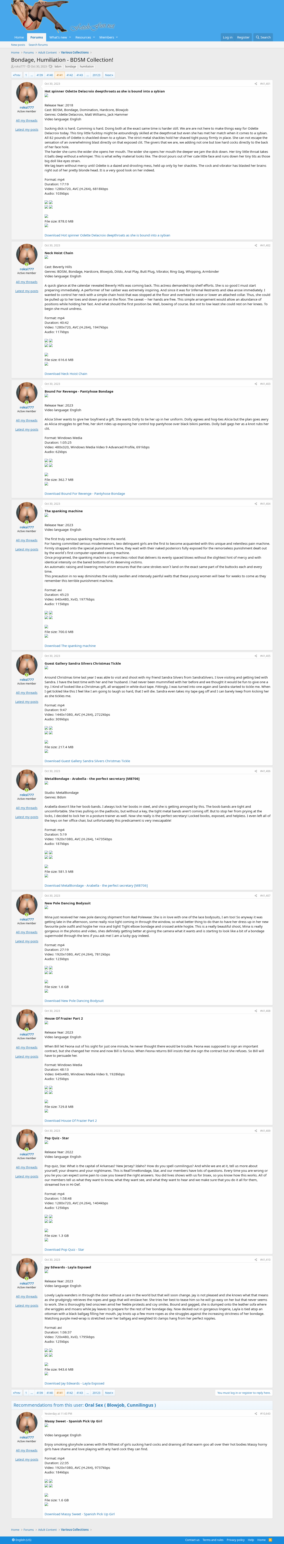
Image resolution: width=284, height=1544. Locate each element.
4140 (50, 75)
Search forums (38, 45)
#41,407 (265, 896)
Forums (36, 37)
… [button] (32, 75)
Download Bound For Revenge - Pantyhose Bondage (85, 493)
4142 (70, 75)
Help (251, 1540)
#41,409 (265, 1131)
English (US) (23, 1540)
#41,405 (265, 656)
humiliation (87, 66)
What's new (58, 37)
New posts (18, 45)
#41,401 (265, 84)
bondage (70, 66)
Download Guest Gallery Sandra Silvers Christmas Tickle (87, 761)
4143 (80, 75)
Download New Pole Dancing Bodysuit (74, 1000)
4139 (40, 75)
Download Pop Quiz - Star (64, 1249)
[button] (70, 37)
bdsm (58, 66)
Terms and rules (213, 1540)
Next (108, 75)
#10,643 (265, 1413)
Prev (17, 75)
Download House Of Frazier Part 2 (71, 1120)
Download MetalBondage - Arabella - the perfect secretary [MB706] (96, 885)
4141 (60, 75)
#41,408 (265, 1011)
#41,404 (265, 504)
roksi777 (19, 66)
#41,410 (265, 1260)
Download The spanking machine (70, 645)
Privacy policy (236, 1540)
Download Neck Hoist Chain (66, 373)
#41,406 (265, 771)
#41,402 (265, 245)
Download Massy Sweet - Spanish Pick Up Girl (80, 1514)
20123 (96, 75)
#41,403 (265, 384)
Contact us (192, 1540)
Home (19, 37)
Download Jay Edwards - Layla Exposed (74, 1383)
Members (106, 37)
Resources (83, 37)
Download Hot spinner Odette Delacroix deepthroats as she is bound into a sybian (107, 235)
